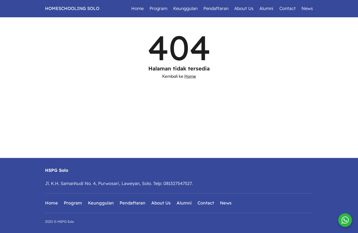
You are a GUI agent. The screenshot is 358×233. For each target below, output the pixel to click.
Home (190, 76)
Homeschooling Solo (72, 8)
